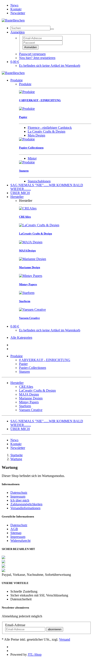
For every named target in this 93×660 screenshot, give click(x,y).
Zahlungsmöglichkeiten (26, 504)
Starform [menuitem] (25, 406)
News (14, 5)
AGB (14, 529)
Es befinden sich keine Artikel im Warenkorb (49, 65)
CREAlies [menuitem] (26, 386)
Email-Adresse (15, 625)
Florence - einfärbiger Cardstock (50, 127)
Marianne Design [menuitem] (31, 398)
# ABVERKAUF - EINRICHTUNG (44, 360)
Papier (23, 364)
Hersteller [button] (17, 383)
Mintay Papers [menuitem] (29, 402)
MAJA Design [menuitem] (29, 394)
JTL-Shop (35, 654)
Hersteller (17, 197)
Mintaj (32, 158)
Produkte (16, 80)
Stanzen (24, 371)
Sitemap (15, 533)
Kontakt (15, 9)
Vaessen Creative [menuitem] (30, 410)
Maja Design (36, 135)
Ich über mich (19, 500)
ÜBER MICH (20, 193)
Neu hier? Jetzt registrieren (37, 58)
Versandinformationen (25, 508)
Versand (64, 639)
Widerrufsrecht (20, 540)
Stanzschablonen (39, 181)
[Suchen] (52, 29)
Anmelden (30, 47)
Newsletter (17, 13)
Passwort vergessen (32, 54)
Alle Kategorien (21, 337)
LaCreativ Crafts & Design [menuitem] (37, 390)
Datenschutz (18, 492)
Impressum (17, 496)
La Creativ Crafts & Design (46, 131)
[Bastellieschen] (13, 20)
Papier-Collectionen (32, 368)
